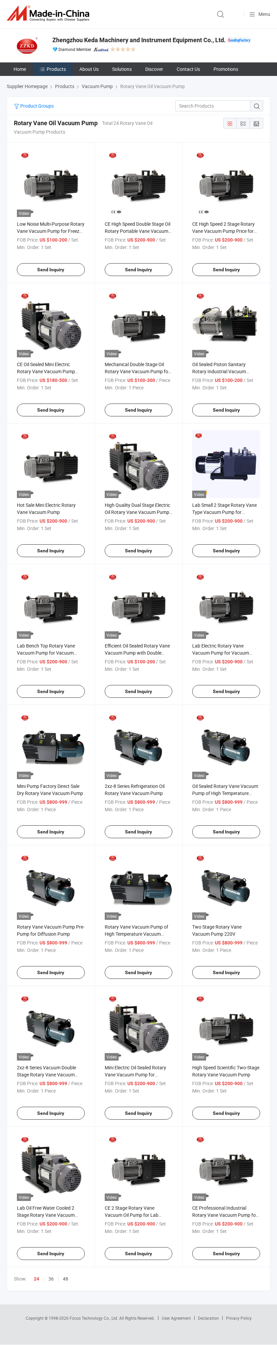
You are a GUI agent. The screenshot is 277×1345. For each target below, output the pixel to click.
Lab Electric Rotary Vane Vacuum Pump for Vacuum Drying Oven (220, 652)
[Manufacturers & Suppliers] (49, 13)
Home (20, 69)
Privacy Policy (239, 1318)
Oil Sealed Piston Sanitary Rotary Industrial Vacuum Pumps (219, 371)
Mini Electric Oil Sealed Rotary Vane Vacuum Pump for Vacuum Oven (135, 1074)
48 (65, 1278)
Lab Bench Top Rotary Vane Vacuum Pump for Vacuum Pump (46, 652)
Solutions (122, 69)
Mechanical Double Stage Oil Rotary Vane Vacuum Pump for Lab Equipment (137, 371)
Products (56, 69)
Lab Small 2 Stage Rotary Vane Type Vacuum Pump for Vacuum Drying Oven (224, 512)
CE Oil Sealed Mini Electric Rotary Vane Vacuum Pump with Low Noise (46, 371)
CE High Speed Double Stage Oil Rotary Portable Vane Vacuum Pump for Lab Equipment (137, 231)
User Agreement (176, 1318)
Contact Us (188, 69)
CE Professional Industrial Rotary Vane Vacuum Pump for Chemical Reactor (224, 1215)
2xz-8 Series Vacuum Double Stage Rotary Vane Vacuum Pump (46, 1074)
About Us (89, 69)
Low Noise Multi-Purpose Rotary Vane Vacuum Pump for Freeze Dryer (50, 231)
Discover (154, 69)
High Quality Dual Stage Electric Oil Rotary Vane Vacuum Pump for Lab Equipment (137, 512)
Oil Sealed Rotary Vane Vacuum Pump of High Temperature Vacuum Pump (225, 793)
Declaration (208, 1318)
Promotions (225, 69)
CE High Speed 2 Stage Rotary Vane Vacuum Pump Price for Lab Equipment (223, 231)
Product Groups (36, 106)
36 (51, 1278)
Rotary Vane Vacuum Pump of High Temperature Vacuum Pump (136, 934)
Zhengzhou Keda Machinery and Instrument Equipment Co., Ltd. (139, 40)
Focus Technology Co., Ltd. (94, 1318)
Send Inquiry (50, 269)
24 (36, 1279)
